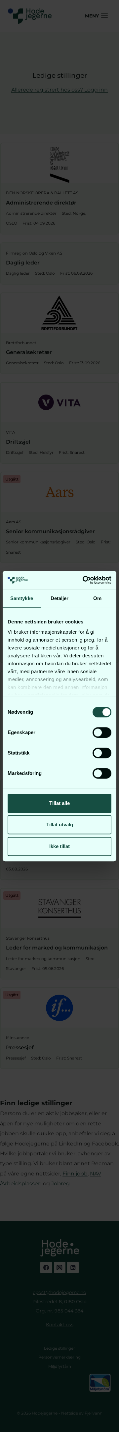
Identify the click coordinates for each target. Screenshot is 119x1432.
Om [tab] (97, 598)
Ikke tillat (59, 846)
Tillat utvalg (59, 824)
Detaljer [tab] (60, 598)
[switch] (102, 732)
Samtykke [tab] (21, 598)
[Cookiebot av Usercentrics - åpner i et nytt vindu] (84, 580)
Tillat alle (59, 803)
